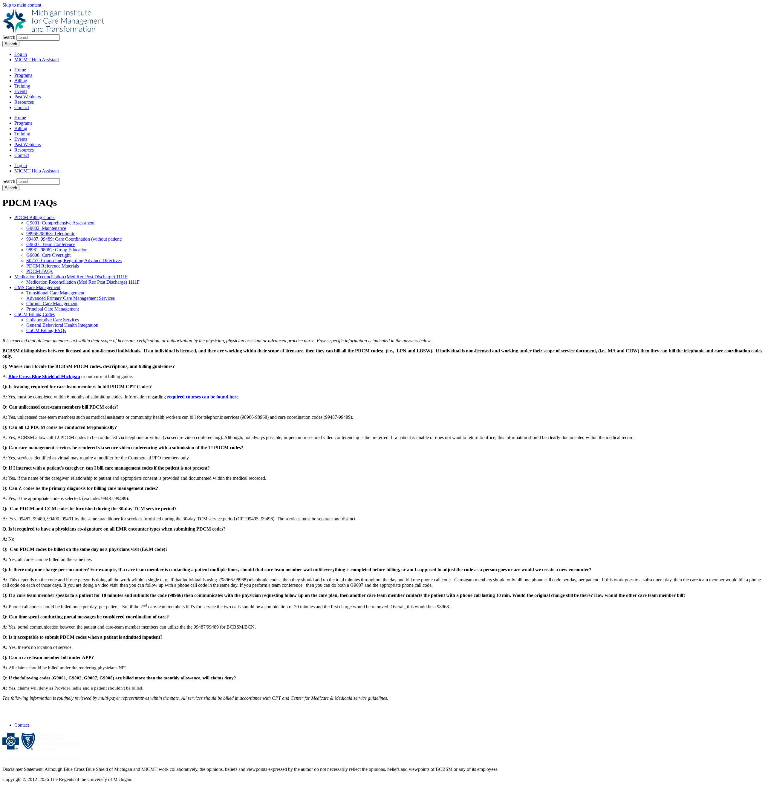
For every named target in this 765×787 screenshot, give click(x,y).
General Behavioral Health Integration (62, 325)
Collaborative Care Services (52, 319)
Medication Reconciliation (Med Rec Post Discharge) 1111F (71, 276)
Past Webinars (27, 96)
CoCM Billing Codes (34, 314)
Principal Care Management (52, 308)
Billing (20, 80)
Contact (21, 107)
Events (20, 91)
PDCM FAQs (39, 271)
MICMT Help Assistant (36, 59)
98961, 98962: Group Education (57, 249)
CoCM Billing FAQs (46, 330)
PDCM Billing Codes (34, 217)
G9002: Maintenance (46, 228)
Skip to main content (21, 4)
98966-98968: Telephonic (50, 233)
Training (22, 85)
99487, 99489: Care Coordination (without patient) (74, 239)
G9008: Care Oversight (48, 255)
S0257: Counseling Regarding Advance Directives (74, 260)
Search (8, 37)
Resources (24, 102)
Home (20, 69)
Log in (20, 54)
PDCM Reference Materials (52, 265)
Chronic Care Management (51, 303)
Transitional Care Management (55, 292)
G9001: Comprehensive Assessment (60, 222)
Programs (23, 75)
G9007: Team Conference (50, 244)
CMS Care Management (37, 287)
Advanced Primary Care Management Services (70, 298)
